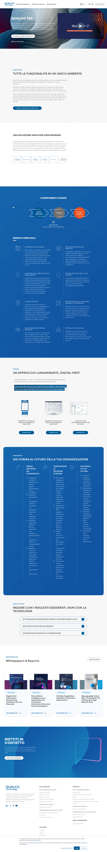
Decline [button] (84, 848)
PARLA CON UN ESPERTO (14, 758)
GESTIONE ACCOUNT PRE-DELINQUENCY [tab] (38, 626)
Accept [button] (76, 848)
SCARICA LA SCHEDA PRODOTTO (23, 36)
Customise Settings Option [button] (67, 848)
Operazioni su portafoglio (46, 799)
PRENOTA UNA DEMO (17, 41)
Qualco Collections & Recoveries (82, 794)
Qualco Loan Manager (79, 809)
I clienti (41, 832)
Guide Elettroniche (78, 823)
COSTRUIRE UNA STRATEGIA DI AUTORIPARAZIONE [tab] (42, 633)
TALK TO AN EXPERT (100, 4)
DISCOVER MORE (94, 659)
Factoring (42, 815)
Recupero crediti (44, 797)
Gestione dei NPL (44, 792)
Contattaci (42, 835)
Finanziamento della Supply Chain (49, 812)
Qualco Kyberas (77, 816)
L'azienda (42, 830)
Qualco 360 (76, 792)
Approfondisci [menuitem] (51, 4)
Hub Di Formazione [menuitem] (38, 4)
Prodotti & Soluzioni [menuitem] (22, 4)
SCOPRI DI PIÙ (26, 432)
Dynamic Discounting (45, 817)
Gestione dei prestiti (45, 807)
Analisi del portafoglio (45, 801)
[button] (89, 4)
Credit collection (44, 794)
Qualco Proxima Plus (79, 814)
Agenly (75, 797)
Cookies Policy (37, 840)
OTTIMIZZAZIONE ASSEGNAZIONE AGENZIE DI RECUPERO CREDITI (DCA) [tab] (50, 619)
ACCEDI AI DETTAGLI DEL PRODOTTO (27, 108)
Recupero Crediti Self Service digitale (84, 799)
